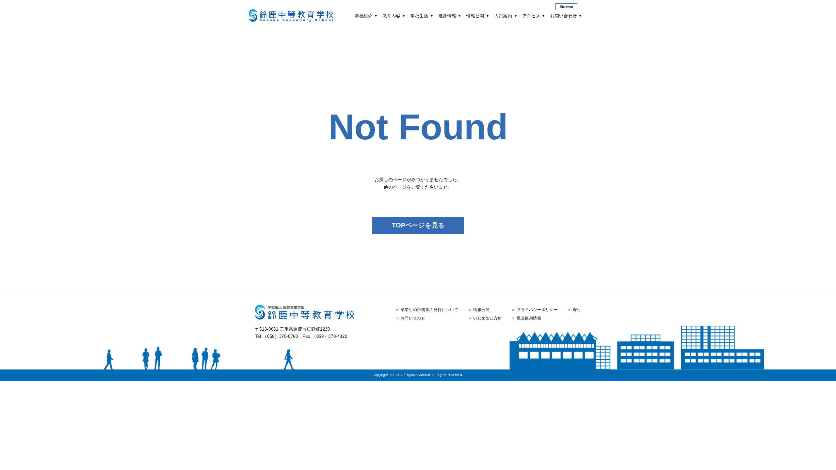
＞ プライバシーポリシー (534, 309)
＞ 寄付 (574, 309)
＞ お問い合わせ (410, 318)
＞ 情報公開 (479, 309)
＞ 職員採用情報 (526, 318)
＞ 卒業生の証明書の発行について (426, 309)
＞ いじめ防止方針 (485, 318)
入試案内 (503, 15)
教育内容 (392, 15)
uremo (566, 6)
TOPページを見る (418, 225)
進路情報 (448, 15)
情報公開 (475, 15)
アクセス (531, 15)
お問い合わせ (563, 15)
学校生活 (419, 15)
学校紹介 (364, 15)
